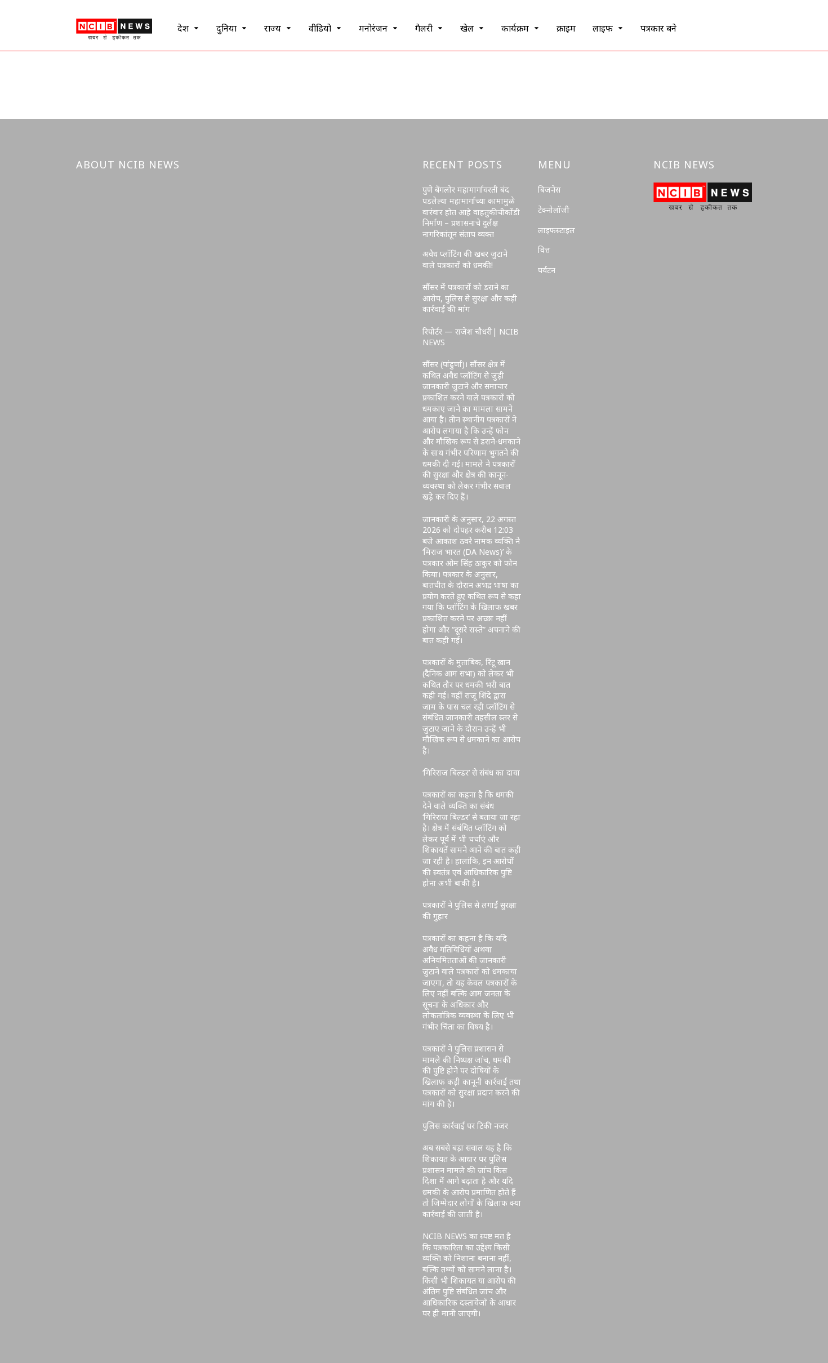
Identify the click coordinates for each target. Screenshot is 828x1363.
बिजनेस (549, 189)
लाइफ (603, 28)
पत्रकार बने (658, 28)
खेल (467, 28)
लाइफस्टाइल (556, 230)
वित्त (544, 249)
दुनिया (226, 28)
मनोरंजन (373, 28)
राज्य (272, 28)
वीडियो (320, 28)
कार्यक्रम (515, 28)
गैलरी (424, 28)
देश (183, 28)
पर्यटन (546, 270)
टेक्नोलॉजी (553, 209)
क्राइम (566, 28)
